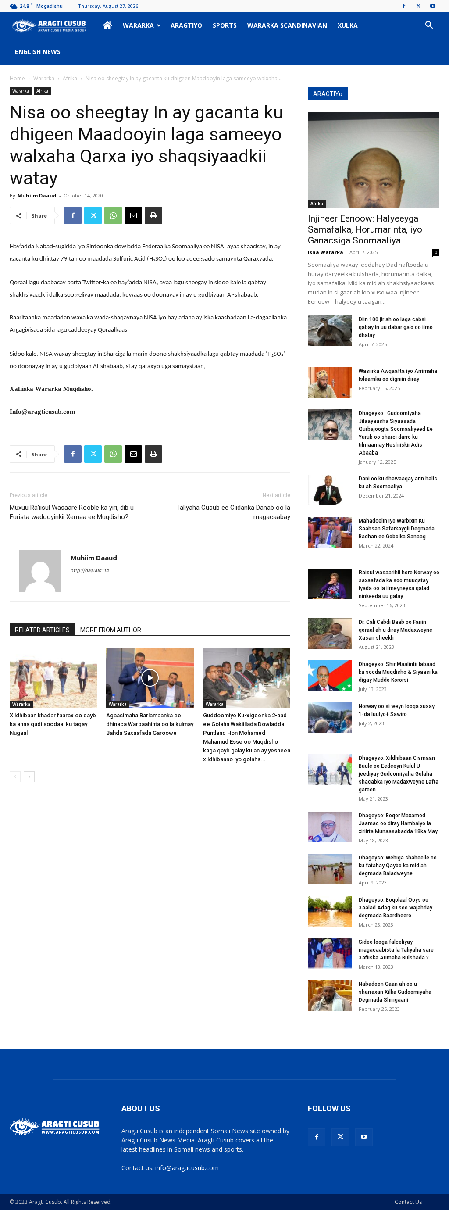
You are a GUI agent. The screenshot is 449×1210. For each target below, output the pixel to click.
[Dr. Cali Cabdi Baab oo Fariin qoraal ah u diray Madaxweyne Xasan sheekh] (330, 633)
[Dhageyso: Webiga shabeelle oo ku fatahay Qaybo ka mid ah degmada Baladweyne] (330, 869)
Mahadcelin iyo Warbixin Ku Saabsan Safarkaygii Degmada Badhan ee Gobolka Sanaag (397, 529)
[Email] (133, 215)
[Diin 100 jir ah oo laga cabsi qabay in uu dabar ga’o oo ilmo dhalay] (330, 330)
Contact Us (408, 1202)
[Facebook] (403, 6)
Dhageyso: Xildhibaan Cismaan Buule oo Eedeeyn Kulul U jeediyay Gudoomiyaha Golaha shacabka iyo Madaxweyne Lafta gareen (398, 774)
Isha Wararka (325, 252)
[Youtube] (432, 6)
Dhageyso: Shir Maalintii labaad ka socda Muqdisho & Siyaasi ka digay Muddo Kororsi (398, 672)
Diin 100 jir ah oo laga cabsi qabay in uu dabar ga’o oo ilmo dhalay (396, 327)
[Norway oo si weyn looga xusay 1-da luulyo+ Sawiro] (330, 717)
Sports (225, 25)
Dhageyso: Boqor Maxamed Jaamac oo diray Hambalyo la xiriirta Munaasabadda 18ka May (398, 823)
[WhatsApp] (113, 215)
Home (17, 78)
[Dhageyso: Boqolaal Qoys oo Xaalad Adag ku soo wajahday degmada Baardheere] (330, 911)
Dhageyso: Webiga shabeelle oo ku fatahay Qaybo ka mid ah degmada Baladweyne (398, 866)
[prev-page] (15, 776)
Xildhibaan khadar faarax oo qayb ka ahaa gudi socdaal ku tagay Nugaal (53, 724)
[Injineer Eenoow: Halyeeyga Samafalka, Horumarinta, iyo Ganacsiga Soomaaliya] (373, 160)
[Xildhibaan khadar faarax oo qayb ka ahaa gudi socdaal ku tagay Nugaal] (53, 678)
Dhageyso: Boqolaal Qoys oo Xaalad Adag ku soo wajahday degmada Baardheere (395, 908)
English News (38, 51)
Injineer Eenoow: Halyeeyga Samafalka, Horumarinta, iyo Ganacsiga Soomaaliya (365, 229)
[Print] (153, 215)
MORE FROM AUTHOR (110, 630)
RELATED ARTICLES (42, 630)
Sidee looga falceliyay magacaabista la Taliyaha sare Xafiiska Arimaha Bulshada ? (396, 950)
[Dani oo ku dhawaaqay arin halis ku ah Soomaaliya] (330, 490)
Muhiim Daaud (37, 195)
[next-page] (29, 776)
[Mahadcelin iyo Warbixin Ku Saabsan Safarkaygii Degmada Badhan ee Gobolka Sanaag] (330, 532)
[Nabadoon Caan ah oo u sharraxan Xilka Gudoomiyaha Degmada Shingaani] (330, 995)
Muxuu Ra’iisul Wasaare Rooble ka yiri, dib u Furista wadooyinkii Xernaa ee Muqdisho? (72, 512)
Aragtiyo (186, 25)
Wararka (138, 25)
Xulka (348, 25)
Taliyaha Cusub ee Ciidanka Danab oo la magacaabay (233, 512)
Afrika (70, 78)
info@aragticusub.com (187, 1167)
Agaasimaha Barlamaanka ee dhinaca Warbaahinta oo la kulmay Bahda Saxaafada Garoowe (149, 724)
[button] (428, 26)
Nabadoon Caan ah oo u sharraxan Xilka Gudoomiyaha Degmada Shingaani (395, 992)
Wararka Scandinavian (287, 25)
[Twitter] (418, 6)
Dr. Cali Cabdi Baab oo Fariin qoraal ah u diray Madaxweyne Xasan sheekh (395, 630)
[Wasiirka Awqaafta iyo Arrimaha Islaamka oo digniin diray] (330, 382)
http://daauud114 (90, 570)
